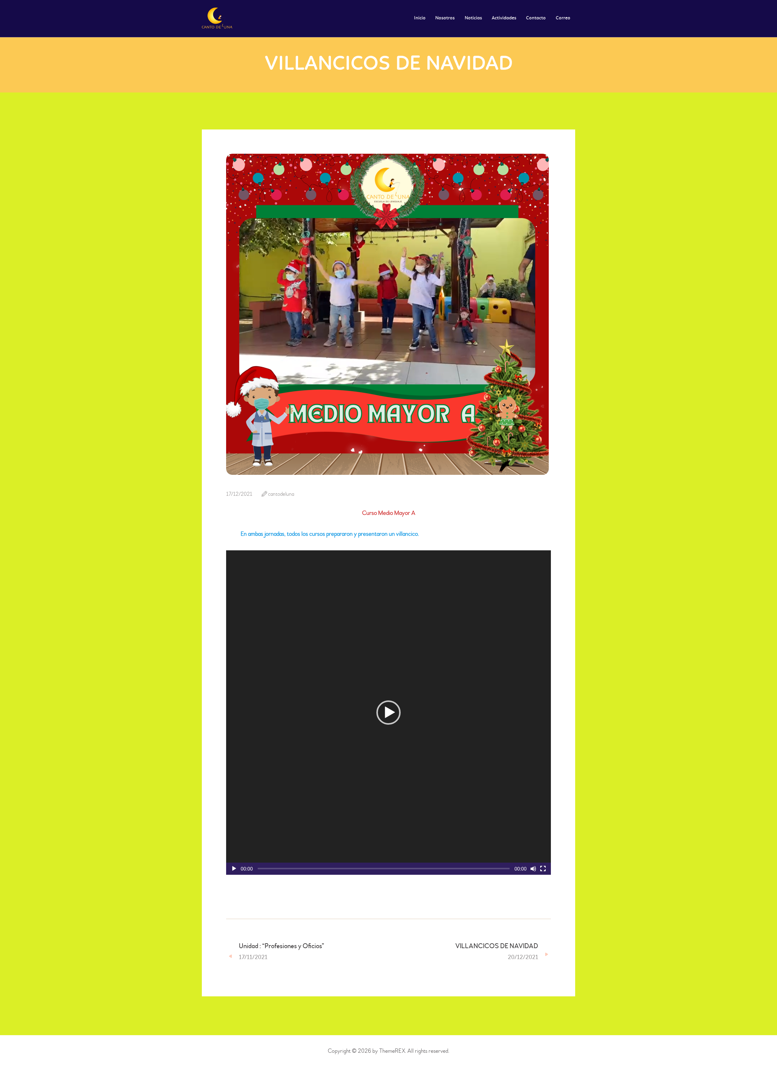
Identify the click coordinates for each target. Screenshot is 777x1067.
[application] (388, 712)
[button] (388, 712)
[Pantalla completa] (543, 868)
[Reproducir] (234, 868)
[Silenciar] (533, 868)
